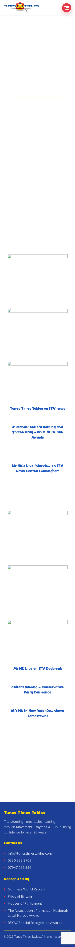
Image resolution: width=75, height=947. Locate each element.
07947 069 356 (19, 867)
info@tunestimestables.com (30, 853)
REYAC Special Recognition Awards (35, 922)
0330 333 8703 (19, 860)
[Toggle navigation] (66, 7)
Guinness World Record (26, 889)
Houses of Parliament (25, 903)
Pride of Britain (20, 896)
